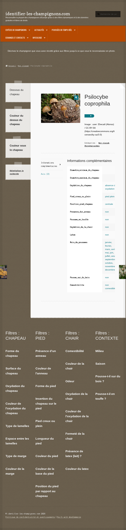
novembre (110, 266)
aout (113, 256)
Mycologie (37, 37)
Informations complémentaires (49, 164)
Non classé (23, 66)
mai (107, 253)
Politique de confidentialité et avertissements (30, 517)
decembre (110, 270)
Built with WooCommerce (69, 517)
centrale (109, 204)
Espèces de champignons (16, 29)
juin (111, 253)
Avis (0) (45, 174)
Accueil (12, 66)
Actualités (39, 29)
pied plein (109, 196)
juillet (107, 256)
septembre (110, 259)
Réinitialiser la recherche (17, 172)
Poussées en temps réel (62, 29)
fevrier (108, 246)
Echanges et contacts (15, 37)
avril (113, 249)
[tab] (52, 164)
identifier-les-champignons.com (38, 13)
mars (107, 249)
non (107, 212)
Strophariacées (92, 146)
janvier (108, 242)
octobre (108, 263)
